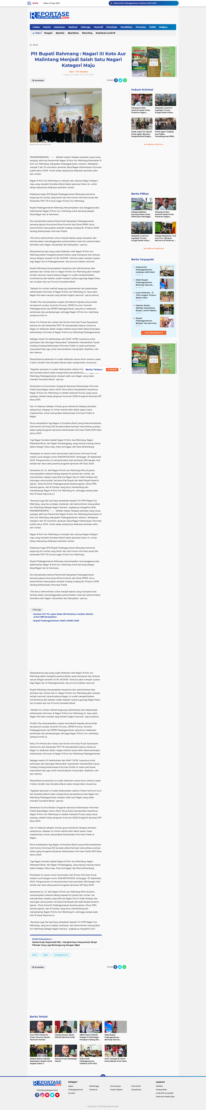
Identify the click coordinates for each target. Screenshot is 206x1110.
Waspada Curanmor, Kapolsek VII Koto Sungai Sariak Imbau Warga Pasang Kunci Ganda (164, 110)
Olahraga (85, 27)
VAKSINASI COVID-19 (106, 33)
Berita (34, 955)
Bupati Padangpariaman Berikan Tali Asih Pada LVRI (146, 321)
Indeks (36, 27)
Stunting (88, 33)
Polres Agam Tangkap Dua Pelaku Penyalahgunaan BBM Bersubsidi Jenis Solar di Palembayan (165, 134)
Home (35, 3)
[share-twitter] (120, 80)
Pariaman (93, 1090)
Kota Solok (136, 1086)
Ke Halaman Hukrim (153, 144)
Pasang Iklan (161, 1090)
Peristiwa (74, 33)
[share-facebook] (116, 80)
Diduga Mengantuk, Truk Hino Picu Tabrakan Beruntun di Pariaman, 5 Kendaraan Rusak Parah (165, 238)
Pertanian (141, 27)
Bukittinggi (94, 1086)
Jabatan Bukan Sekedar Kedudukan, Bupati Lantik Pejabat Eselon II (146, 308)
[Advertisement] (115, 127)
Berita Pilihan (140, 193)
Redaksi (159, 1086)
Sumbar (71, 1093)
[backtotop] (103, 1076)
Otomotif (98, 27)
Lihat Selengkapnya (153, 333)
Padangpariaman (61, 955)
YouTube (59, 1098)
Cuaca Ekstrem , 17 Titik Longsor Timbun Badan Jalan (146, 295)
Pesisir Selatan (116, 1090)
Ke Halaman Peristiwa (153, 248)
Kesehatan (59, 27)
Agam (70, 1086)
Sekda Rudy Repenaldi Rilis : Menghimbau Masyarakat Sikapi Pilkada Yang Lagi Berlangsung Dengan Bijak (64, 943)
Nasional (73, 27)
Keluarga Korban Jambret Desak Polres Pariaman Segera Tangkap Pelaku (140, 110)
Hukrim (47, 27)
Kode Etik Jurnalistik (164, 1093)
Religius (163, 27)
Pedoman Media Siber (165, 1097)
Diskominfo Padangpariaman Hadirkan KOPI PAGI (135, 3)
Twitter (53, 1098)
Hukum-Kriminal (142, 89)
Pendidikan (126, 27)
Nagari (49, 33)
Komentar (39, 80)
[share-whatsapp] (125, 80)
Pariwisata (111, 27)
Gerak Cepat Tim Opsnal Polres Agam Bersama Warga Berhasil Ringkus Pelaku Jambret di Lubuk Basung (141, 134)
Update (113, 370)
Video (38, 33)
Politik (152, 27)
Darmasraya (115, 1086)
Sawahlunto (136, 1090)
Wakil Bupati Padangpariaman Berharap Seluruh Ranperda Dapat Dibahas (144, 282)
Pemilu (60, 33)
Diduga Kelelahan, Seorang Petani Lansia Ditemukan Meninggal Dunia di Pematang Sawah (140, 214)
